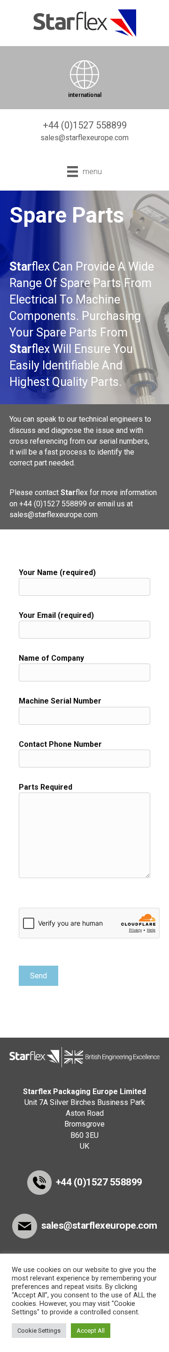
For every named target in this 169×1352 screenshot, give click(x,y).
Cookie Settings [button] (39, 1330)
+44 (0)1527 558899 (53, 503)
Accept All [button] (91, 1330)
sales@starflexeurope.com (53, 514)
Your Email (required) (56, 615)
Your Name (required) (57, 572)
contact (47, 492)
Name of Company (51, 658)
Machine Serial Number (60, 700)
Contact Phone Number (60, 744)
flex (29, 266)
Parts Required (45, 787)
